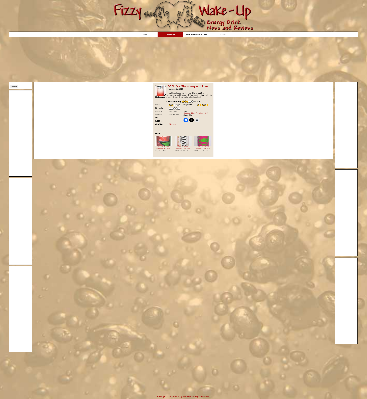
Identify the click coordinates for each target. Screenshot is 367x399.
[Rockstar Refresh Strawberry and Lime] (163, 141)
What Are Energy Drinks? (196, 34)
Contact (223, 34)
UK (206, 113)
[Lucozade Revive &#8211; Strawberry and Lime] (183, 141)
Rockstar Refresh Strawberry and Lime (163, 147)
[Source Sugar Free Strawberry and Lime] (202, 141)
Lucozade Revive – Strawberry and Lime (183, 147)
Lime (193, 113)
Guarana (187, 113)
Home (144, 34)
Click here (172, 124)
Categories (170, 34)
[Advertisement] (183, 58)
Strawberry (200, 113)
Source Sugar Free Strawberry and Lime (203, 147)
